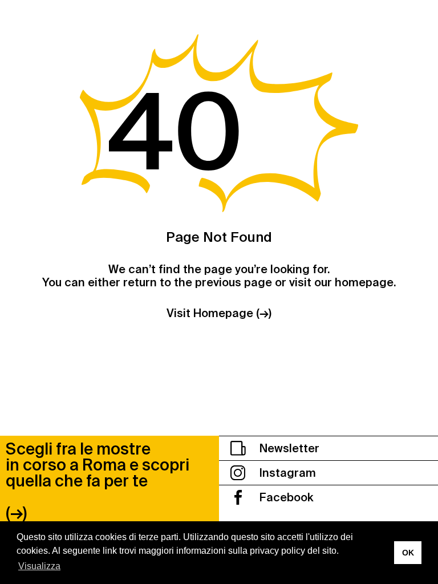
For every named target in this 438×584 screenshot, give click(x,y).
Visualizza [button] (39, 566)
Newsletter (288, 448)
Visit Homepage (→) (219, 313)
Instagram (286, 472)
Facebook (285, 497)
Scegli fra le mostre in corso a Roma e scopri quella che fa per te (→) (97, 481)
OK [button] (408, 552)
